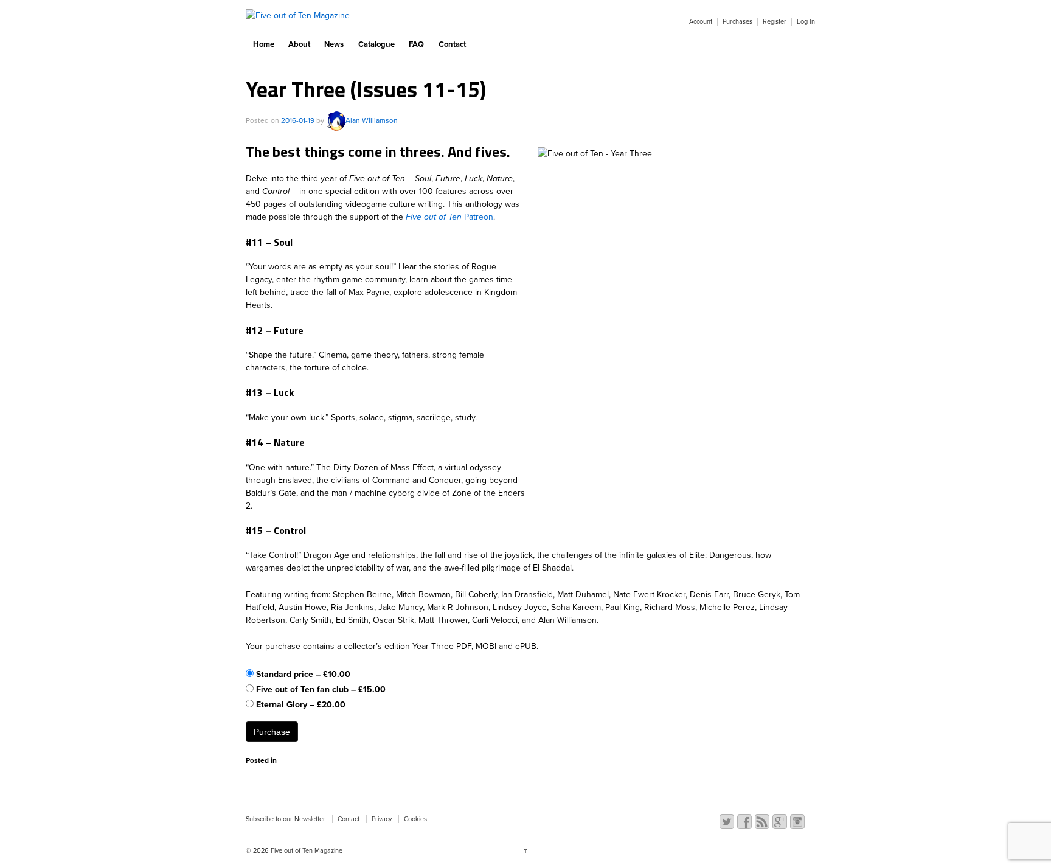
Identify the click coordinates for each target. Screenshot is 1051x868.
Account (700, 22)
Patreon (449, 217)
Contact (452, 44)
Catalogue (376, 44)
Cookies (415, 819)
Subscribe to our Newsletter (285, 819)
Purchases (737, 22)
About (299, 44)
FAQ (416, 44)
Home (263, 44)
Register (774, 22)
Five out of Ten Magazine (305, 851)
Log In (806, 22)
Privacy (382, 819)
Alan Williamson (371, 120)
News (334, 44)
